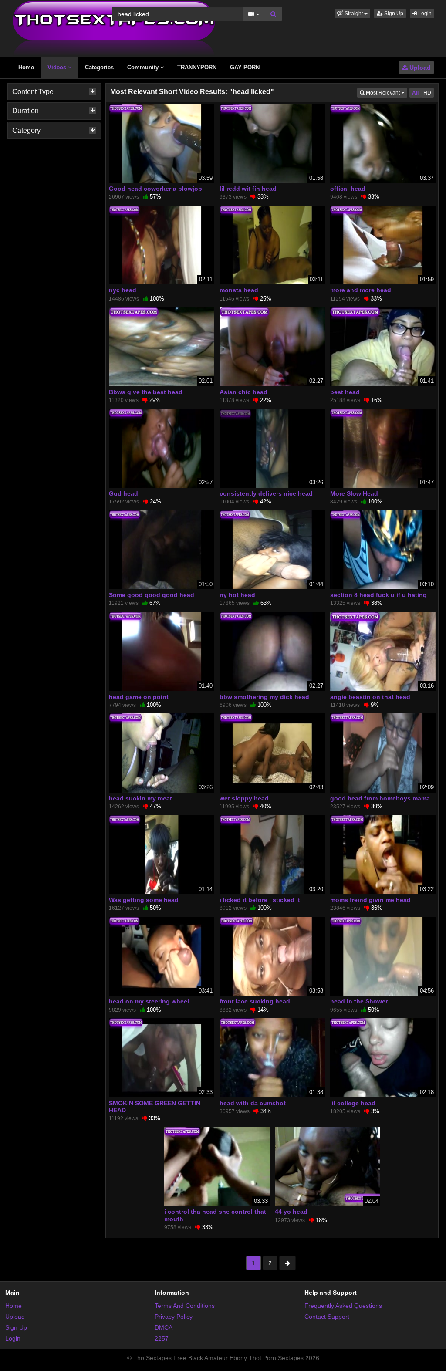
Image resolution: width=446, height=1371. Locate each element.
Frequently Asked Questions (343, 1305)
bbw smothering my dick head (264, 696)
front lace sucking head (255, 1001)
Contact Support (326, 1316)
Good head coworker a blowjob (155, 188)
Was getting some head (144, 899)
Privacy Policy (174, 1316)
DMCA (163, 1327)
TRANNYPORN (196, 67)
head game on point (139, 696)
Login (424, 13)
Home (26, 67)
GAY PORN (245, 67)
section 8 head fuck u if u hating (378, 594)
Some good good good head (151, 594)
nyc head (122, 290)
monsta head (239, 290)
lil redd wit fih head (248, 188)
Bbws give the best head (145, 391)
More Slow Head (354, 493)
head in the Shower (359, 1001)
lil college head (352, 1103)
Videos (57, 67)
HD (427, 93)
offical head (347, 188)
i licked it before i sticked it (260, 899)
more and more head (360, 290)
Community (143, 67)
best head (345, 391)
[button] (352, 13)
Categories (99, 67)
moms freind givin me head (370, 899)
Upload (419, 67)
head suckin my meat (140, 798)
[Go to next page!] (287, 1263)
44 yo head (291, 1211)
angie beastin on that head (370, 696)
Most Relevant (386, 92)
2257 (162, 1338)
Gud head (123, 493)
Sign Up (393, 13)
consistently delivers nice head (266, 493)
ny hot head (237, 594)
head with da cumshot (253, 1103)
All (415, 93)
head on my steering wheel (149, 1001)
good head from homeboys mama (380, 798)
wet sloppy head (244, 798)
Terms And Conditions (185, 1305)
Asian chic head (243, 391)
